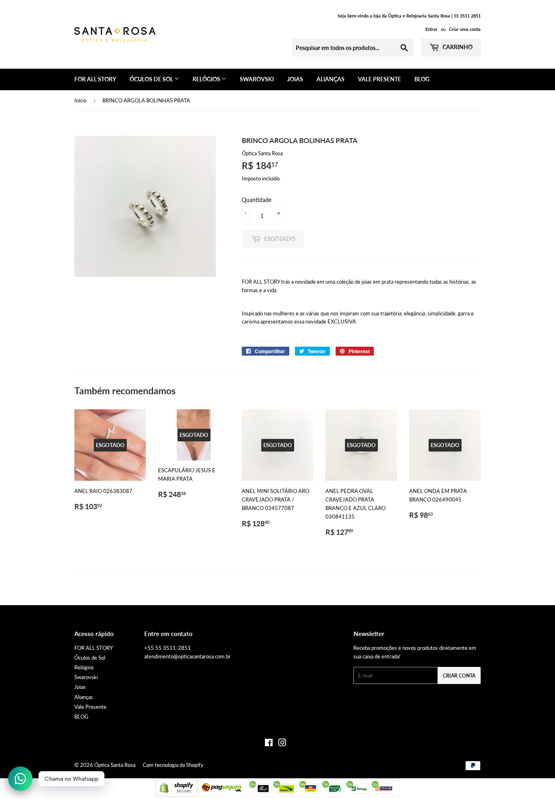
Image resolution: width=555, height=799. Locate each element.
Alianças (331, 79)
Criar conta (459, 676)
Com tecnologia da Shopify (173, 765)
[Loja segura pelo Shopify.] (176, 794)
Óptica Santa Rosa (114, 765)
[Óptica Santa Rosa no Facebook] (268, 743)
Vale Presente (379, 79)
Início (80, 100)
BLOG (421, 79)
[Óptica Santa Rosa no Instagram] (282, 743)
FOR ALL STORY (95, 79)
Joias (295, 79)
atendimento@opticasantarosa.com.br (187, 656)
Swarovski (257, 79)
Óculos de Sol (152, 79)
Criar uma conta (465, 29)
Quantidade (256, 199)
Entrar (431, 29)
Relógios (207, 79)
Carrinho (457, 46)
